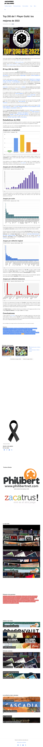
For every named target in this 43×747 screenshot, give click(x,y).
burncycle (37, 111)
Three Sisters (24, 117)
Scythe (4, 107)
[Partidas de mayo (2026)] (21, 665)
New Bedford (22, 600)
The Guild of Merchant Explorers (21, 114)
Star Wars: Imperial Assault (9, 235)
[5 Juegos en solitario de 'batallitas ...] (21, 543)
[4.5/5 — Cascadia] (21, 704)
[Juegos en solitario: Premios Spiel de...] (21, 670)
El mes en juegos (6, 600)
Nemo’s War (33, 94)
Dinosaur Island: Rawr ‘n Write (14, 117)
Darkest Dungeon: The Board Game (9, 598)
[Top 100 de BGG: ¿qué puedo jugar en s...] (21, 559)
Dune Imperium (22, 101)
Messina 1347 (28, 600)
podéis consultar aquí (19, 62)
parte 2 (11, 64)
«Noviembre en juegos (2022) (15, 359)
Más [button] (35, 6)
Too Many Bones (9, 80)
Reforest (17, 603)
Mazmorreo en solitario (21, 742)
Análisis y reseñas (8, 6)
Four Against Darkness (7, 597)
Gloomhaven (30, 329)
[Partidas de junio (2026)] (21, 553)
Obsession (5, 102)
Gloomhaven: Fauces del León (8, 331)
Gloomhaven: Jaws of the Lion (18, 331)
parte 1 (8, 64)
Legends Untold (35, 596)
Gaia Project (25, 329)
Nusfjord (29, 96)
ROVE (33, 111)
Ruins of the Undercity (33, 597)
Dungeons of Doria (26, 601)
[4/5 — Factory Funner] (21, 714)
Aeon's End (11, 328)
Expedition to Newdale (25, 597)
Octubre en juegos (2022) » (28, 359)
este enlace (12, 315)
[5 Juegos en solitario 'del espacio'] (21, 564)
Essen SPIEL (14, 597)
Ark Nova (23, 87)
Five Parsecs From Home (25, 598)
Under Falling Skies (20, 106)
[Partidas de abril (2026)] (21, 675)
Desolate (29, 596)
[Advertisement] (22, 340)
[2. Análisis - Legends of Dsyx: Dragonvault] (21, 629)
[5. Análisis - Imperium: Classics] (21, 645)
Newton (23, 596)
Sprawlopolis (37, 332)
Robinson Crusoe (27, 106)
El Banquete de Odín (36, 106)
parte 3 (14, 64)
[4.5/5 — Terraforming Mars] (21, 698)
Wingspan (8, 107)
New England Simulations (7, 601)
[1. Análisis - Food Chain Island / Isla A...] (21, 624)
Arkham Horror (21, 328)
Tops (31, 6)
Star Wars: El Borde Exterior (33, 234)
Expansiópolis (14, 107)
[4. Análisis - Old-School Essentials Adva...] (21, 640)
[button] (5, 9)
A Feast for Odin (6, 328)
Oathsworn (20, 112)
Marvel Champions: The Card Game (9, 332)
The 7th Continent (19, 93)
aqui (24, 81)
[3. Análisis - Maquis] (21, 635)
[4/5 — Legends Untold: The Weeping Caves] (21, 720)
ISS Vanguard (25, 112)
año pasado (23, 162)
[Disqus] (21, 376)
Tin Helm (18, 600)
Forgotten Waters (12, 600)
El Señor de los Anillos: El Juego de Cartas (10, 329)
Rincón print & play (17, 6)
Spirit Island (5, 75)
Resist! (31, 110)
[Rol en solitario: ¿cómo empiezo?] (21, 537)
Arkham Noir (32, 598)
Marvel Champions (35, 75)
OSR (26, 596)
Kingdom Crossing (12, 603)
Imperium (8, 106)
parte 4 (18, 64)
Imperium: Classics (27, 331)
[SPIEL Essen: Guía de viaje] (21, 575)
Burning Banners (32, 601)
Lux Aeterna (19, 597)
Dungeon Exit (6, 603)
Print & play (5, 596)
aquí (15, 106)
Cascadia (32, 600)
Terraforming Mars (16, 81)
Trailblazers (14, 601)
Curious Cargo (18, 598)
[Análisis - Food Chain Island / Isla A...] (21, 569)
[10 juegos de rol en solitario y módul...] (21, 527)
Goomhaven (15, 80)
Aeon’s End (5, 87)
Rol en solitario (25, 6)
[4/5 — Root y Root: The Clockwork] (21, 709)
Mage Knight (23, 75)
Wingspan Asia (19, 601)
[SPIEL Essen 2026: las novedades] (21, 532)
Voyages (11, 114)
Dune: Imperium (27, 328)
